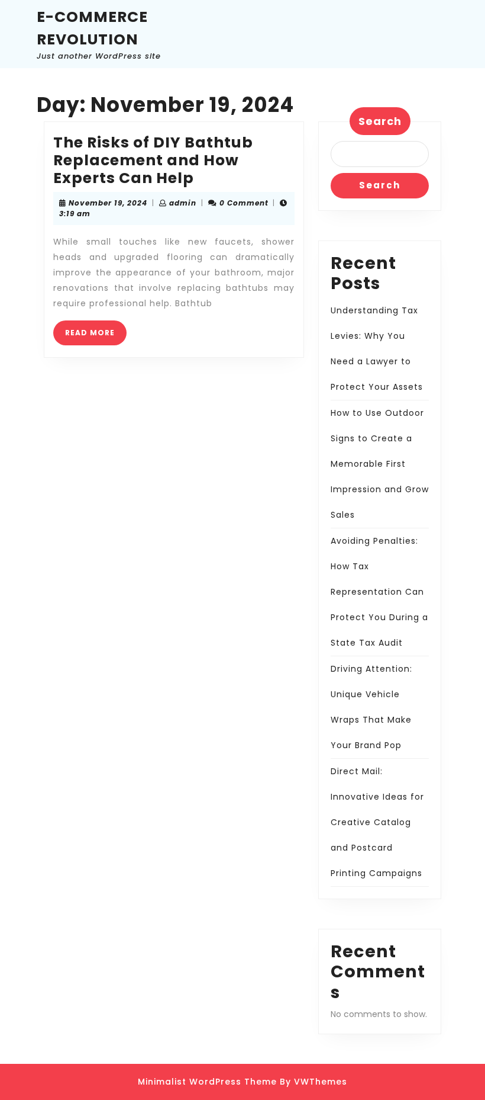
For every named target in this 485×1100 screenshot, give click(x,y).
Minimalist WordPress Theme (207, 1082)
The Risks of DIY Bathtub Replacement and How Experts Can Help (153, 160)
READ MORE (96, 336)
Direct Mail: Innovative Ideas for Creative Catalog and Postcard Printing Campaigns (377, 822)
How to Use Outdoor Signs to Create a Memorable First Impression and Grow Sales (380, 464)
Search (380, 121)
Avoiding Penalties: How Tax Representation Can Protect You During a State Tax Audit (379, 592)
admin (182, 203)
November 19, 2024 (108, 203)
